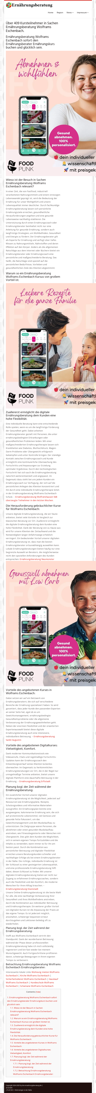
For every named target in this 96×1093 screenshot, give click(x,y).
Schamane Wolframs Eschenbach (36, 986)
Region (60, 12)
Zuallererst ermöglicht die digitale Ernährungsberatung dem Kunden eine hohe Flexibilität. (31, 1029)
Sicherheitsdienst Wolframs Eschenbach (26, 979)
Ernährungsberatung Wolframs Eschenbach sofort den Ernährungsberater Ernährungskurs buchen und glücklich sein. (32, 1001)
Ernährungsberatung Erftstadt (34, 781)
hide (38, 992)
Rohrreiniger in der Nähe (23, 1090)
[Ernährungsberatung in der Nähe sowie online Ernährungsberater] (29, 5)
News (69, 12)
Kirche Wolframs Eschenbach (34, 975)
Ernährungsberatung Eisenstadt (22, 889)
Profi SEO (10, 1090)
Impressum (82, 12)
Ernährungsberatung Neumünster (37, 559)
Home (50, 12)
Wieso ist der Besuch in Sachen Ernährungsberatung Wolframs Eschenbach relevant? (31, 1011)
